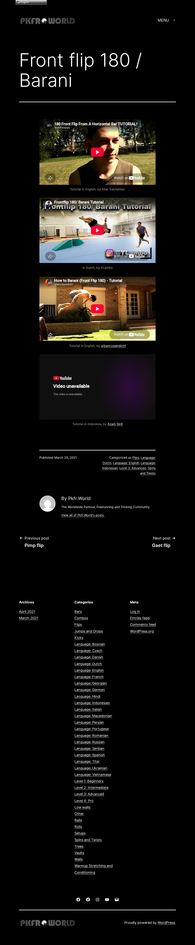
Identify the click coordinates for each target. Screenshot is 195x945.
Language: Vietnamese (92, 775)
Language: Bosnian (89, 644)
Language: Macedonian (93, 716)
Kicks (78, 638)
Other (79, 814)
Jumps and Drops (88, 631)
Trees (78, 846)
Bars (78, 612)
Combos (81, 618)
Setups (80, 833)
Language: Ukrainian (90, 768)
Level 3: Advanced (132, 468)
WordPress (166, 923)
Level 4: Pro (84, 801)
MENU (163, 20)
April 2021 (27, 612)
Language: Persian (89, 722)
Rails (78, 820)
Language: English (126, 463)
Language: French (89, 677)
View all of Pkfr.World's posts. (82, 515)
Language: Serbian (89, 748)
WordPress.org (142, 631)
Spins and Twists (88, 840)
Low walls (82, 807)
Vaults (79, 853)
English (24, 2)
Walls (78, 859)
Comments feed (143, 624)
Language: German (89, 690)
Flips (135, 457)
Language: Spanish (89, 755)
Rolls (78, 827)
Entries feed (139, 618)
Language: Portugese (91, 729)
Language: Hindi (87, 696)
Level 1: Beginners (88, 781)
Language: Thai (86, 761)
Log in (135, 612)
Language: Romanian (91, 735)
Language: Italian (88, 709)
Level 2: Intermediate (91, 788)
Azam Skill (115, 424)
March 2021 (28, 618)
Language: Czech (88, 651)
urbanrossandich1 (113, 346)
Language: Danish (88, 657)
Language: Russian (89, 742)
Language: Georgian (90, 683)
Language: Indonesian (92, 703)
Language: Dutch (88, 664)
